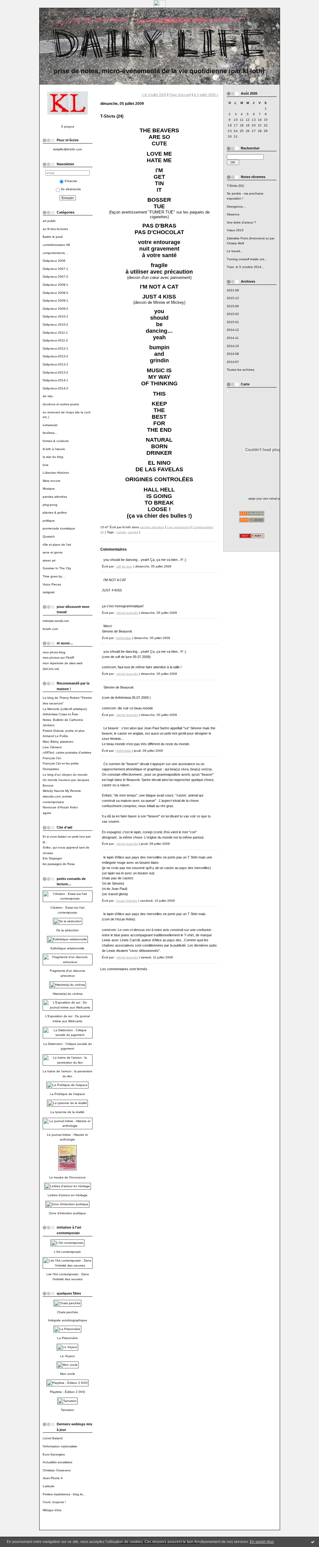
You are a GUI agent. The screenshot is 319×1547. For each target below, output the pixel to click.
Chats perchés (67, 1312)
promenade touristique (59, 528)
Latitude (49, 1486)
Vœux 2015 (235, 230)
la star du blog (53, 456)
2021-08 (233, 290)
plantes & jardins (55, 512)
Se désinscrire (71, 189)
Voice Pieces (52, 584)
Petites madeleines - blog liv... (64, 1494)
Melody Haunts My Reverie (62, 790)
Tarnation (67, 1410)
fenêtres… (50, 433)
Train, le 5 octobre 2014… (245, 267)
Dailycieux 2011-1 (55, 332)
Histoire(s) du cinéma (68, 993)
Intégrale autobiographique (67, 1320)
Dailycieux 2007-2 (55, 276)
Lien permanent (178, 527)
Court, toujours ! (54, 1502)
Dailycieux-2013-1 (55, 364)
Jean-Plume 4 (53, 1478)
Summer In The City (57, 568)
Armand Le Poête (55, 736)
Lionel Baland (53, 1438)
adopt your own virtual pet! (265, 498)
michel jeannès (127, 612)
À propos (67, 126)
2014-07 (233, 362)
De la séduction (67, 930)
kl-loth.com (50, 629)
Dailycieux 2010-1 (55, 316)
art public (49, 221)
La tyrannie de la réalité (67, 1112)
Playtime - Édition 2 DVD (67, 1392)
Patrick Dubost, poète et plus (63, 730)
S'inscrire (70, 181)
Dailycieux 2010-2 (55, 324)
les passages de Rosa (59, 864)
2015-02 (233, 314)
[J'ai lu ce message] (312, 1541)
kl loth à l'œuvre (54, 449)
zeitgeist (49, 592)
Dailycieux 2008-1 (55, 284)
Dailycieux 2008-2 (55, 292)
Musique (49, 488)
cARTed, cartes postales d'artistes (67, 752)
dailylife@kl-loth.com (67, 149)
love (46, 465)
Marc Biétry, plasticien (58, 741)
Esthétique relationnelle (67, 948)
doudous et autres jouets (61, 404)
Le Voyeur (67, 1356)
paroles (133, 532)
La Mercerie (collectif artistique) (65, 709)
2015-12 (233, 298)
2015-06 (233, 306)
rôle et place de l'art (57, 544)
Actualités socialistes (57, 1462)
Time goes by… (54, 576)
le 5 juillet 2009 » (206, 94)
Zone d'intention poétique (67, 1213)
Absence (233, 214)
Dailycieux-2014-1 (55, 380)
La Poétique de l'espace (67, 1094)
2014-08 (233, 353)
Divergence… (236, 206)
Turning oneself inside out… (247, 259)
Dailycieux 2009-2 (55, 308)
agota (47, 813)
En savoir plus (262, 1542)
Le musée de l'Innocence (67, 1177)
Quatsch (49, 536)
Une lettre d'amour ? (241, 222)
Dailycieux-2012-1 (55, 348)
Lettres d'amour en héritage (68, 1195)
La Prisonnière (67, 1338)
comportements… (55, 253)
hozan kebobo (127, 900)
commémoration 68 (56, 245)
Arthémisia (123, 638)
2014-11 (233, 338)
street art (49, 560)
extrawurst (50, 425)
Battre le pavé (53, 236)
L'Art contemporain (67, 1251)
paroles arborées (55, 496)
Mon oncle (67, 1373)
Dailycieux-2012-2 (55, 356)
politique (49, 520)
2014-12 (233, 330)
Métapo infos (52, 1510)
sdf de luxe (124, 566)
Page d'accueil (180, 94)
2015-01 (233, 322)
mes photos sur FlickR (58, 657)
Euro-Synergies (54, 1454)
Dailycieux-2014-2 (55, 388)
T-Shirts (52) (235, 185)
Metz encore (51, 480)
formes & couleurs (56, 441)
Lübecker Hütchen (56, 472)
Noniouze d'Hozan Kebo (60, 807)
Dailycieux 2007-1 (55, 268)
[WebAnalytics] (160, 6)
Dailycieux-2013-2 (55, 372)
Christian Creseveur (57, 1470)
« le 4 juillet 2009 (154, 94)
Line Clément (52, 747)
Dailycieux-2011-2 (55, 340)
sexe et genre (53, 552)
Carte (245, 384)
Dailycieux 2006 (54, 260)
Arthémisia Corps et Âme (60, 714)
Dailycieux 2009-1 (55, 300)
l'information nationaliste (60, 1446)
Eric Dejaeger (52, 858)
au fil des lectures (55, 229)
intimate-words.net (56, 621)
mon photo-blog (54, 652)
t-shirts (121, 532)
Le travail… (235, 251)
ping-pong (50, 504)
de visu (48, 396)
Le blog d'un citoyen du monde (65, 774)
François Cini (52, 758)
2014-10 (233, 346)
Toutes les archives (240, 369)
